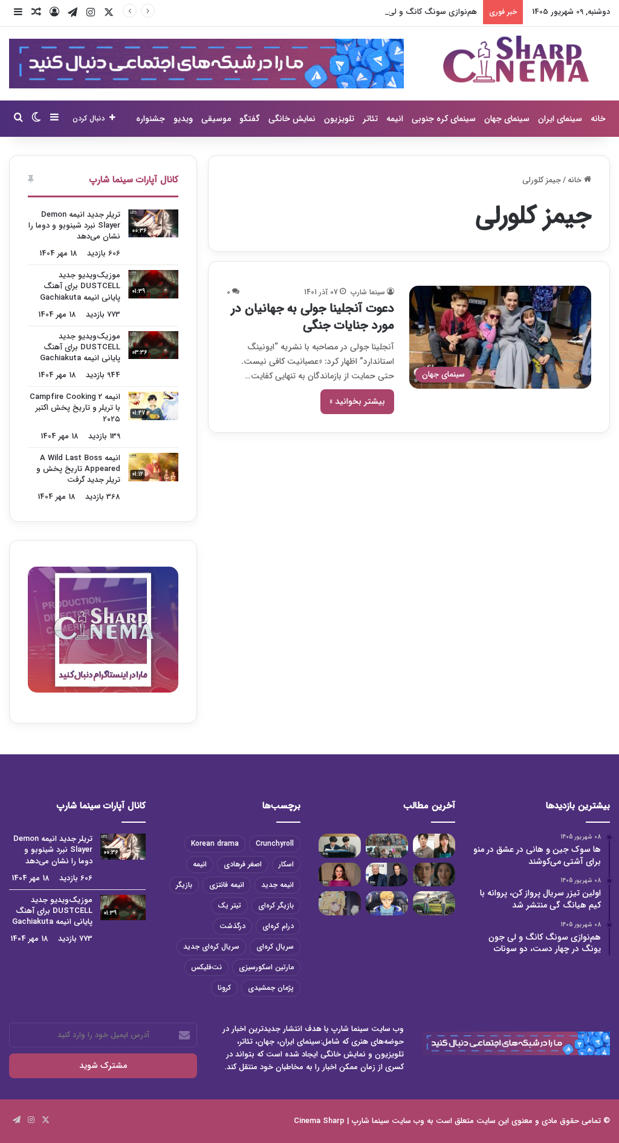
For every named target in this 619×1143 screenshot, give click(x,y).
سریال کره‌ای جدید (211, 946)
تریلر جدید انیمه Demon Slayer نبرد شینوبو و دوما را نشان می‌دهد (74, 225)
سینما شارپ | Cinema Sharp (341, 1121)
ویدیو (183, 118)
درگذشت (232, 926)
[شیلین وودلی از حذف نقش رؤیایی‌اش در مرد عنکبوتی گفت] (340, 874)
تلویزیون (339, 118)
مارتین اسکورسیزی (266, 967)
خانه (598, 118)
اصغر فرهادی (243, 864)
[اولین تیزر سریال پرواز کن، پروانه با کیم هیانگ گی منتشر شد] (387, 845)
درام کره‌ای (278, 926)
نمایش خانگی (292, 118)
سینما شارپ (368, 292)
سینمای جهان (507, 118)
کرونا (224, 987)
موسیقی (216, 118)
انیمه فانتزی (226, 885)
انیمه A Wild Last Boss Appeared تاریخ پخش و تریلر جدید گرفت (78, 469)
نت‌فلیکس (206, 967)
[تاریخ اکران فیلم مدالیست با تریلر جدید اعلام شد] (387, 903)
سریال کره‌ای (275, 946)
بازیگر (184, 885)
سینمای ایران (560, 118)
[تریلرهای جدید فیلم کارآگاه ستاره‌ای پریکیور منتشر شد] (340, 903)
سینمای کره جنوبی (444, 118)
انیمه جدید (277, 885)
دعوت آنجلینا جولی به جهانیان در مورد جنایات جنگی (312, 317)
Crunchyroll (275, 843)
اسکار (286, 864)
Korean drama (215, 843)
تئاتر (370, 118)
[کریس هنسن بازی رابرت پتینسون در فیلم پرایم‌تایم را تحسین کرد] (387, 874)
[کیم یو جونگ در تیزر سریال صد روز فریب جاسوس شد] (434, 874)
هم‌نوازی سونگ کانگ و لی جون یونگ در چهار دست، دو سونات (371, 11)
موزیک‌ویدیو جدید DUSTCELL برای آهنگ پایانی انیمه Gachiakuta (80, 286)
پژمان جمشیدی (271, 987)
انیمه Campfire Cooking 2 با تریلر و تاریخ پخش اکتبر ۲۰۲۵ (75, 407)
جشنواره (150, 118)
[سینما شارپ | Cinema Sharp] (516, 59)
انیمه (394, 118)
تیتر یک (229, 905)
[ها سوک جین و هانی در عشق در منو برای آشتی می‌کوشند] (434, 845)
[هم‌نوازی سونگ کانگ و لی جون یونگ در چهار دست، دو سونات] (340, 845)
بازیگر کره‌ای (276, 905)
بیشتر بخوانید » (357, 401)
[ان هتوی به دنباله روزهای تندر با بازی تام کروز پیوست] (434, 903)
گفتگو (249, 118)
